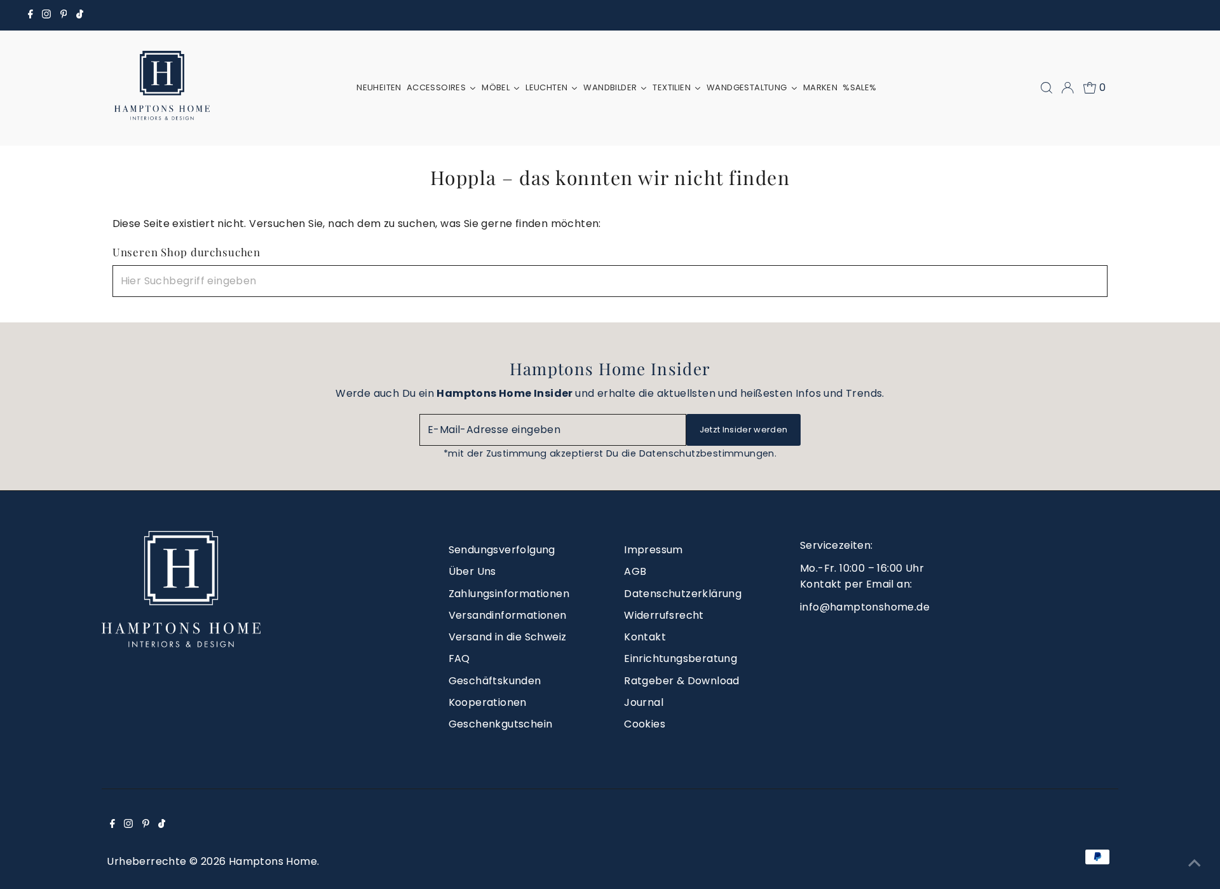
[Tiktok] (79, 15)
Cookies (644, 724)
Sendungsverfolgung (502, 549)
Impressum (653, 549)
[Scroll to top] (1194, 863)
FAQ (459, 658)
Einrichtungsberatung (680, 658)
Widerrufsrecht (664, 615)
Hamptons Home (273, 861)
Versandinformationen (508, 615)
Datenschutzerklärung (683, 593)
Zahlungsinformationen (509, 593)
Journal (643, 702)
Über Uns (472, 571)
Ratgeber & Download (682, 680)
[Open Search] (1046, 87)
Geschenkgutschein (501, 724)
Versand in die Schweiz (508, 637)
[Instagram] (46, 15)
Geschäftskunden (495, 680)
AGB (635, 571)
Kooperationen (488, 702)
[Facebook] (30, 15)
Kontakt (645, 637)
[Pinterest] (64, 15)
